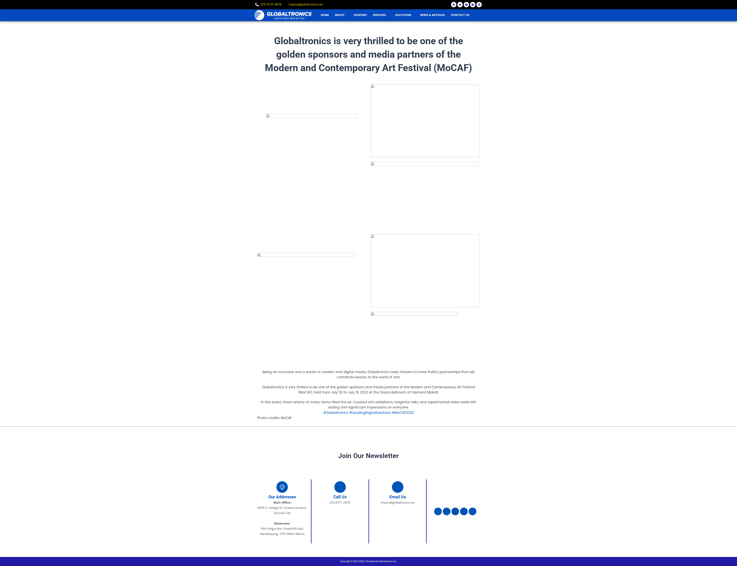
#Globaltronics (335, 412)
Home (325, 15)
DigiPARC (360, 15)
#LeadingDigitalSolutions (370, 412)
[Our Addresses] (282, 487)
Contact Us (460, 15)
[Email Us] (397, 487)
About (340, 15)
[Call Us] (340, 487)
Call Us (340, 497)
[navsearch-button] (481, 15)
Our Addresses (282, 497)
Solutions (403, 15)
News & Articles (432, 15)
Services (379, 15)
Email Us (397, 497)
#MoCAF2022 (403, 412)
